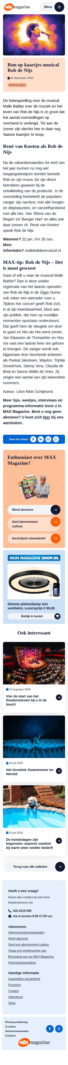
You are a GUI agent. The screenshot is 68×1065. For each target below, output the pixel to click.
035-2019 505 (22, 910)
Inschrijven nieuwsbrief (28, 538)
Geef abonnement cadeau (25, 524)
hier (46, 417)
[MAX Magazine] (17, 7)
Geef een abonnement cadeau (28, 944)
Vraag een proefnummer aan (27, 950)
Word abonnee (22, 509)
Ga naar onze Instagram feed (59, 1029)
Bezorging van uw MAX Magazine (31, 956)
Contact (13, 991)
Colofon (10, 1035)
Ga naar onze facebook (50, 1029)
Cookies (10, 1026)
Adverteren (15, 997)
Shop (11, 1003)
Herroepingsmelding (22, 962)
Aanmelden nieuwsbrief (24, 979)
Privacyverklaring (16, 1022)
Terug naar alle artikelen (30, 866)
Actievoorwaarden (17, 1031)
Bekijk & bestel (31, 616)
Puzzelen (14, 985)
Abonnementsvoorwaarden (26, 932)
